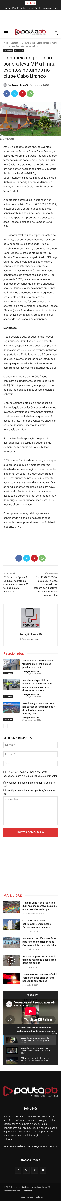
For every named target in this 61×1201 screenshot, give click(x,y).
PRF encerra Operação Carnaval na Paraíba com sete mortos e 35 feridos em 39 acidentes (15, 584)
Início (5, 42)
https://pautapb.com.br (30, 639)
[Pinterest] (22, 93)
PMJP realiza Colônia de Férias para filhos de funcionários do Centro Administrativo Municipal (39, 941)
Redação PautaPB (20, 85)
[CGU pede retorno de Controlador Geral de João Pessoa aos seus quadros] (11, 924)
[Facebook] (6, 93)
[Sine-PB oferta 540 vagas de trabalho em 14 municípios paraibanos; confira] (11, 664)
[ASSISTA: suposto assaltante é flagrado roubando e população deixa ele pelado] (11, 960)
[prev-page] (5, 726)
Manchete (19, 50)
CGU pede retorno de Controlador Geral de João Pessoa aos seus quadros (36, 924)
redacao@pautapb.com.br (42, 1146)
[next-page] (11, 726)
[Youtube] (43, 1170)
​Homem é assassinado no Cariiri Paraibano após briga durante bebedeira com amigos (39, 977)
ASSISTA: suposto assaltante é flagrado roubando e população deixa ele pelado (39, 959)
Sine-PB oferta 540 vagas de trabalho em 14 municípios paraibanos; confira (37, 664)
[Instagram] (26, 1170)
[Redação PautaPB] (5, 85)
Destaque (15, 42)
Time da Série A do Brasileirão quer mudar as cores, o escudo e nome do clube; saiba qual (39, 906)
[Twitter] (14, 93)
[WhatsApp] (30, 93)
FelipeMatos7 (26, 1190)
